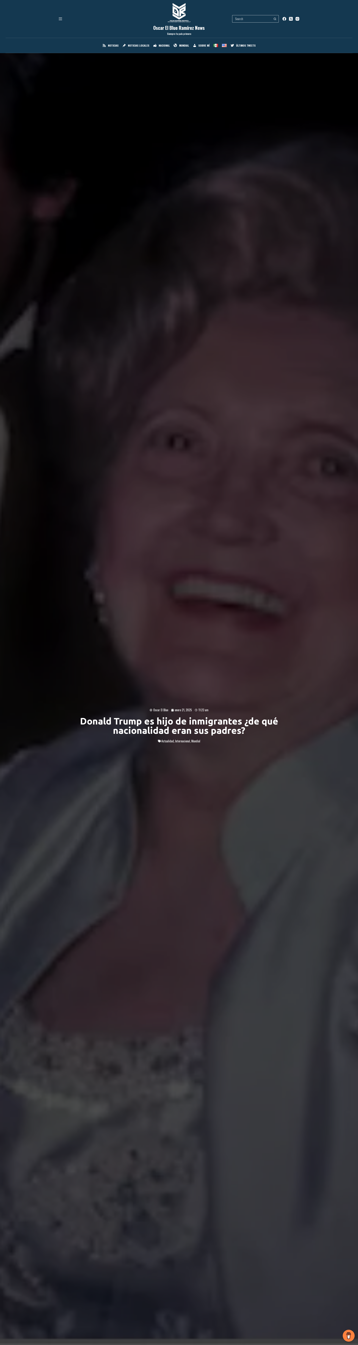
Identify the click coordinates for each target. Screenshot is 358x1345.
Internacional (182, 741)
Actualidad (167, 741)
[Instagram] (297, 19)
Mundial (195, 741)
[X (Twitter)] (291, 19)
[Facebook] (284, 19)
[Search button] (275, 19)
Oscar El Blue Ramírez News (179, 27)
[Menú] (60, 18)
